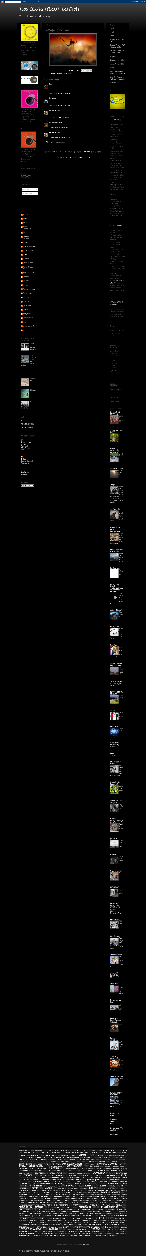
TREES (96, 1229)
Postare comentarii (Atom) (79, 158)
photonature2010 (29, 326)
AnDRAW (26, 223)
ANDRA (34, 1155)
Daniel (26, 1170)
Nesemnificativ (121, 572)
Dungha (26, 259)
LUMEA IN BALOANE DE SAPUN (101, 1190)
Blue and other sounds (115, 763)
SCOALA (43, 1221)
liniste (121, 1188)
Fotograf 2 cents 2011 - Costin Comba (117, 52)
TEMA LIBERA (94, 1227)
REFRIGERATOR (61, 1216)
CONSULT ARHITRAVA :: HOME (114, 1122)
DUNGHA (99, 1172)
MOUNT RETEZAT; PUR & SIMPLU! (116, 551)
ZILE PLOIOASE (100, 1235)
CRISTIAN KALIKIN (87, 1168)
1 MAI (56, 1150)
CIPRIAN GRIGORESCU (31, 1166)
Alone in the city (121, 806)
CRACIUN (42, 1168)
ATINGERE (88, 1158)
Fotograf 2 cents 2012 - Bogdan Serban (117, 46)
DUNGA (86, 1173)
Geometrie (23, 1182)
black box (113, 645)
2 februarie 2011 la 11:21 (59, 128)
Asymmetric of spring (121, 843)
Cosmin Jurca (118, 1166)
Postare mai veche (93, 152)
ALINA (94, 1153)
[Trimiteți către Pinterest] (91, 70)
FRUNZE (46, 1180)
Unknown (26, 298)
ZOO (112, 1235)
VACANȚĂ (72, 1231)
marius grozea (54, 110)
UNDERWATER (49, 1231)
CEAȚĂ (114, 1162)
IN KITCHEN (113, 1184)
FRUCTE (26, 1180)
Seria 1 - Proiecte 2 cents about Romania (117, 72)
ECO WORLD (121, 1173)
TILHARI (124, 1227)
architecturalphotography (117, 1155)
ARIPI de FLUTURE (116, 1077)
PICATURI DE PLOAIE (65, 1209)
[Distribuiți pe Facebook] (88, 70)
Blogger (86, 1244)
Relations (113, 83)
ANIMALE (64, 1155)
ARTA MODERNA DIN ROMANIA (65, 1158)
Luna (33, 1192)
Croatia (108, 1168)
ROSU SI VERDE (60, 1218)
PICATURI (51, 1209)
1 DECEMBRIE (36, 1150)
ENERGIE (43, 1175)
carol (75, 1162)
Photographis (114, 626)
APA (73, 1155)
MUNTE (105, 1199)
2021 (93, 1150)
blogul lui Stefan (116, 871)
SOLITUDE (99, 1223)
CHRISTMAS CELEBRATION (67, 1164)
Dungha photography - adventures (115, 450)
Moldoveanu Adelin (97, 1196)
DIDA (79, 1170)
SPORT (45, 1225)
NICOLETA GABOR (36, 1201)
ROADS (103, 1216)
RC (39, 1216)
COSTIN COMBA (26, 1168)
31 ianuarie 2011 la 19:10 (59, 106)
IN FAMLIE (101, 1184)
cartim (25, 310)
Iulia (113, 1186)
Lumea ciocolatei (121, 419)
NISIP (75, 1201)
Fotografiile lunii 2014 (117, 56)
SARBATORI (119, 1218)
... (119, 434)
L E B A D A (121, 455)
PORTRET (76, 1211)
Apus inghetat (121, 472)
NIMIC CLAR (62, 1201)
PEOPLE (55, 1207)
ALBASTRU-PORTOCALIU (50, 1153)
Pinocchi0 (26, 281)
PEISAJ (119, 1205)
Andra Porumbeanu (27, 228)
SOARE (86, 1223)
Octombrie (76, 1203)
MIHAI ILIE (48, 1194)
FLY (34, 1177)
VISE (100, 1233)
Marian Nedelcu (93, 1192)
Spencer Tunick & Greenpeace (27, 462)
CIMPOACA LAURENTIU (27, 238)
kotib (24, 322)
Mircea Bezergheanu (113, 1194)
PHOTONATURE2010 (30, 1209)
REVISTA (75, 1216)
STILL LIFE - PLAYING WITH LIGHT (93, 1225)
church (92, 1164)
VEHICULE (108, 1231)
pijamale (111, 1209)
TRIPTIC (109, 1229)
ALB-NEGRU (29, 1153)
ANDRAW (49, 1155)
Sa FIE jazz (121, 729)
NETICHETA (25, 420)
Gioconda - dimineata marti (33, 347)
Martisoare (33, 380)
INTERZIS (38, 1186)
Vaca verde (114, 1135)
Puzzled (113, 855)
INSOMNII (27, 1186)
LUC (81, 1190)
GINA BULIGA (69, 1182)
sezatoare (22, 1223)
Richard (25, 285)
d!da (50, 84)
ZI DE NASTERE (75, 1235)
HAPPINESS (102, 1182)
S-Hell (112, 710)
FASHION (72, 1175)
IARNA (24, 1184)
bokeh (114, 1160)
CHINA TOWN (43, 1164)
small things (57, 1223)
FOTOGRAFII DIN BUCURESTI (116, 1094)
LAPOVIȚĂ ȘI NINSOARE (67, 1188)
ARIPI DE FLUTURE (37, 1158)
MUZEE (117, 1199)
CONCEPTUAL (56, 1166)
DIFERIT (90, 1170)
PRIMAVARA (36, 1213)
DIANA (69, 1170)
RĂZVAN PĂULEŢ (26, 1216)
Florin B (27, 1177)
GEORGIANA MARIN (41, 1182)
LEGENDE (83, 1188)
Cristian (26, 243)
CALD (53, 1162)
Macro (68, 1192)
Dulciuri (79, 1173)
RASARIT (109, 1213)
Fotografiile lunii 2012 (117, 64)
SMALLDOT (72, 1223)
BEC (53, 1160)
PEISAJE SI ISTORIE (117, 225)
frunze (35, 1180)
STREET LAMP (25, 1227)
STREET (116, 1225)
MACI (57, 1192)
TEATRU (79, 1227)
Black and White (87, 1160)
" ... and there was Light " (116, 431)
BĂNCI (31, 1160)
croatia (121, 1080)
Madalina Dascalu (29, 273)
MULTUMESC (92, 1199)
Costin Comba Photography (115, 783)
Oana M (26, 277)
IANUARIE (123, 1182)
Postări (26, 189)
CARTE (82, 1162)
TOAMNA (53, 1229)
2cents (25, 215)
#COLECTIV (23, 1150)
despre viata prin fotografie (116, 801)
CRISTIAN (54, 1168)
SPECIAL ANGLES (119, 1223)
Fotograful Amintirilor (114, 1039)
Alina (25, 219)
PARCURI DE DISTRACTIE (29, 1205)
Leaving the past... (121, 891)
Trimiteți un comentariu (55, 142)
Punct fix (113, 28)
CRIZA (98, 1168)
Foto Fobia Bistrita (27, 428)
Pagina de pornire (72, 152)
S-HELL (99, 1218)
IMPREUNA (78, 1184)
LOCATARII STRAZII (27, 1190)
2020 (86, 1150)
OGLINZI (87, 1203)
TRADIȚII (68, 1229)
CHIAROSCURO (25, 1164)
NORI (95, 1201)
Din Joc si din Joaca (115, 1114)
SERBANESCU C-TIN (57, 1221)
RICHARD (87, 1216)
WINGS (37, 1235)
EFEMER (28, 1175)
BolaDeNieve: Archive (25, 473)
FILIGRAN (111, 1175)
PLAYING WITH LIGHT (46, 1211)
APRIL (83, 1155)
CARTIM (103, 1162)
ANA (23, 1155)
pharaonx (113, 838)
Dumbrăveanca (121, 1044)
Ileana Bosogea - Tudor (29, 268)
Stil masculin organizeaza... (121, 990)
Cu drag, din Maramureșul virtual (25, 448)
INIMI (125, 1184)
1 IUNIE (48, 1150)
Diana (25, 255)
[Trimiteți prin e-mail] (82, 70)
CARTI (91, 1162)
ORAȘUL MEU (118, 1203)
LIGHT (92, 1188)
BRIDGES (122, 1160)
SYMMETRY (64, 1227)
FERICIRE (98, 1175)
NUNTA (21, 1203)
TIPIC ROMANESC (116, 120)
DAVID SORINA (54, 1170)
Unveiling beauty (116, 955)
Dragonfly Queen (121, 788)
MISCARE (70, 1196)
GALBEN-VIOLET (115, 1180)
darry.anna (27, 314)
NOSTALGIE (106, 1201)
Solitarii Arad (27, 294)
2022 (100, 1150)
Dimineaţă (113, 747)
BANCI (21, 1160)
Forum (112, 36)
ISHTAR (89, 1186)
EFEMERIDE (114, 887)
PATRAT (106, 1205)
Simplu (112, 485)
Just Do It (120, 923)
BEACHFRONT (41, 1160)
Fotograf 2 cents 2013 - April (117, 40)
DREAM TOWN (56, 1173)
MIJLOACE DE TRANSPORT (70, 1194)
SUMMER (41, 1227)
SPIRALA (32, 391)
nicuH (112, 753)
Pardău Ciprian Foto (115, 1001)
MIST (70, 73)
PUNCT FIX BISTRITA (68, 1213)
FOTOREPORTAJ (97, 1177)
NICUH (49, 1201)
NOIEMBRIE (84, 1201)
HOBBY (113, 1182)
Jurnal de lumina (116, 468)
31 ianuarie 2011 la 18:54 (59, 94)
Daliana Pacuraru (29, 247)
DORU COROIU (25, 1173)
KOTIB (35, 1188)
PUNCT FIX (53, 1213)
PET (68, 1207)
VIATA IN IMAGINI (27, 1233)
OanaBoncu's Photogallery (114, 744)
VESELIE (122, 1231)
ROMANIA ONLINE (27, 424)
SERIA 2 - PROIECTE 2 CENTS (114, 1221)
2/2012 (75, 1150)
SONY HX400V (121, 698)
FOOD (44, 1177)
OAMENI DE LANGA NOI (38, 1203)
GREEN (80, 1182)
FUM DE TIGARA (73, 1180)
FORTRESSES (58, 1177)
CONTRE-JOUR (74, 1166)
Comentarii (27, 194)
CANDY (64, 1162)
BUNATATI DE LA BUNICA (27, 1162)
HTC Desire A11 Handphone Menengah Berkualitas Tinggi (116, 910)
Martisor (23, 1194)
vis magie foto (115, 509)
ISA (80, 1186)
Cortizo (107, 1166)
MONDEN (22, 1199)
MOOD (33, 1199)
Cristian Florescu (71, 1168)
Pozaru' (108, 1211)
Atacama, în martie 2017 (121, 670)
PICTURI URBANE (84, 1209)
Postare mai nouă (52, 152)
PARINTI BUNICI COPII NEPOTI (55, 1205)
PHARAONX (85, 1207)
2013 (120, 1024)
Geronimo (58, 1182)
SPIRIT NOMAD (30, 1225)
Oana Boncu (59, 1203)
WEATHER (120, 1233)
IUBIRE (103, 1186)
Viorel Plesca (27, 306)
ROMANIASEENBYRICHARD (116, 693)
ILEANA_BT (60, 1184)
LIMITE (111, 1188)
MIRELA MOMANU (38, 1196)
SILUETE (43, 1223)
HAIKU (112, 326)
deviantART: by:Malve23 (114, 974)
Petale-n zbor (115, 568)
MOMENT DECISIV (117, 1196)
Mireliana (58, 1196)
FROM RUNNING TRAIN (117, 1177)
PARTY (76, 1205)
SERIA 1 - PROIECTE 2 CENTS (85, 1221)
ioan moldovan (28, 318)
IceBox (34, 1184)
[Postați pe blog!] (84, 70)
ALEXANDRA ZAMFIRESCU (76, 1153)
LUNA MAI (45, 1192)
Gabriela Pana (28, 263)
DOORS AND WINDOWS (109, 1170)
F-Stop (23, 459)
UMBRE (36, 1231)
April (24, 233)
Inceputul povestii (121, 715)
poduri (63, 1211)
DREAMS (71, 1173)
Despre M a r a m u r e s (27, 443)
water (109, 1233)
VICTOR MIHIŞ (46, 1233)
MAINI (79, 1192)
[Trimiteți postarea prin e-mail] (78, 70)
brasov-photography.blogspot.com (116, 820)
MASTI (37, 1194)
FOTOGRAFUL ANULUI (78, 1177)
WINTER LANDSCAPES (55, 1235)
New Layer (114, 726)
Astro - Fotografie (116, 610)
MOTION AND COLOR (72, 1199)
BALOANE (120, 1158)
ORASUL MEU (102, 1203)
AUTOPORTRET (104, 1158)
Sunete (53, 1227)
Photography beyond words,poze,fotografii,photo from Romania (116, 588)
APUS (100, 1155)
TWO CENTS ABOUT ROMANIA (49, 9)
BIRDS (72, 1160)
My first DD (114, 977)
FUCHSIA (57, 1180)
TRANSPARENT (80, 1229)
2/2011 (63, 1150)
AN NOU (124, 1153)
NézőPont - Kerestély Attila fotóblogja (115, 1020)
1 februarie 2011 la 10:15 (59, 118)
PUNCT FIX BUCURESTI (90, 1213)
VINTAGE (63, 1233)
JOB (121, 1186)
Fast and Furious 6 (121, 1007)
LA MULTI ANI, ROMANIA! (115, 413)
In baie (90, 1184)
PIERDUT (100, 1209)
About (112, 32)
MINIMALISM (96, 1194)
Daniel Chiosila (28, 251)
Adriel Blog (114, 984)
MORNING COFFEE (49, 1199)
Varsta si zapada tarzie (115, 684)
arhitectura (22, 1158)
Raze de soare (120, 1213)
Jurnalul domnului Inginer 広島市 (116, 664)
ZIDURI (87, 1235)
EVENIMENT (57, 1175)
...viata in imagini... (116, 681)
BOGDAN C (106, 1160)
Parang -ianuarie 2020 (121, 557)
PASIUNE (93, 1205)
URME (62, 1231)
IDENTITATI (45, 1184)
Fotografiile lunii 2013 (117, 60)
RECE (49, 1216)
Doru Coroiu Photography (114, 904)
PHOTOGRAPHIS (109, 1207)
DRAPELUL (39, 1173)
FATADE (84, 1175)
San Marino (121, 614)
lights (103, 1188)
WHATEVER (24, 1235)
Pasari (85, 1205)
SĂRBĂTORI (22, 1221)
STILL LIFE (68, 1225)
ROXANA (76, 1218)
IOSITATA (70, 1186)
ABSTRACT (111, 1150)
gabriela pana (93, 1179)
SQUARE (56, 1225)
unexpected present (121, 860)
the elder (52, 98)
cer (122, 1162)
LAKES (48, 1188)
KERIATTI (23, 1188)
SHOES (31, 1223)
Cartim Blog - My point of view (116, 1129)
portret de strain (93, 1211)
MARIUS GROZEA (59, 73)
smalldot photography (114, 1057)
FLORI (124, 1175)
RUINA (88, 1218)
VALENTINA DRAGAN (89, 1231)
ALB (125, 1150)
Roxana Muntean (29, 289)
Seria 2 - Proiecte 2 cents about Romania (117, 78)
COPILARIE (94, 1166)
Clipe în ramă (115, 936)
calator (43, 1162)
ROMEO (41, 1218)
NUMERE (119, 1201)
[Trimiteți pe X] (86, 70)
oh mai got (113, 755)
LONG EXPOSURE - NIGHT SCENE (58, 1190)
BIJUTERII (62, 1160)
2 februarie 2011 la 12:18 (59, 137)
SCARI (32, 1221)
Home (112, 68)
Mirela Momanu (55, 122)
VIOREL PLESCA (82, 1233)
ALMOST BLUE (110, 1153)
